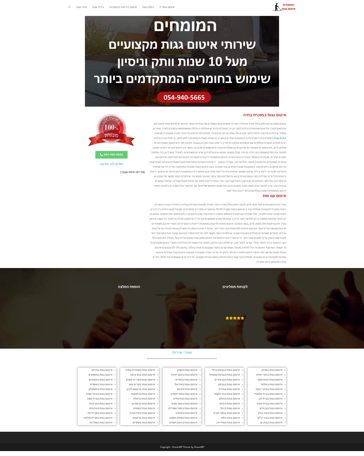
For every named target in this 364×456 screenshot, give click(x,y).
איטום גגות (280, 138)
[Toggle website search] (69, 7)
